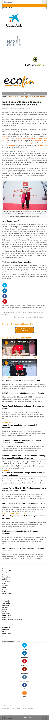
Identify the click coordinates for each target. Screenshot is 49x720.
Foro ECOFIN (6, 571)
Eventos (4, 609)
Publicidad (5, 605)
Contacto (5, 611)
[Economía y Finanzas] (18, 87)
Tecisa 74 (10, 145)
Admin (4, 631)
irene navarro (40, 305)
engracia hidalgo (16, 305)
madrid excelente (8, 307)
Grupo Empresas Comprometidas (12, 619)
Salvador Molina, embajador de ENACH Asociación (29, 317)
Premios (5, 607)
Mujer (4, 583)
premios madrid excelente (24, 307)
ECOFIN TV (6, 587)
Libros (4, 591)
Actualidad (13, 108)
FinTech (4, 589)
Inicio (4, 96)
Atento (4, 136)
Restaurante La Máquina (26, 143)
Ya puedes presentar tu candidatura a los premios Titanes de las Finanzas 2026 (21, 441)
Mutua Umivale (42, 145)
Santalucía (5, 138)
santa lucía (38, 307)
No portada (27, 108)
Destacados (20, 108)
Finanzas (5, 575)
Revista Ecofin (6, 613)
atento (7, 305)
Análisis (4, 579)
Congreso (5, 585)
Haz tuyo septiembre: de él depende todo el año (21, 380)
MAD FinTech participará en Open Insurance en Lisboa (23, 503)
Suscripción (6, 603)
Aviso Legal (6, 627)
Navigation (23, 94)
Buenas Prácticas (7, 593)
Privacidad (5, 629)
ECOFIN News (6, 615)
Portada (4, 569)
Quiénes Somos (7, 601)
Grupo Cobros (6, 617)
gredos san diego (29, 305)
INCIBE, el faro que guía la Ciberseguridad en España (23, 393)
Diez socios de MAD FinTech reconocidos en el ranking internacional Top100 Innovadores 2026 (23, 456)
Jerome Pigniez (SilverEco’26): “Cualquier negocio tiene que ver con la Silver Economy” (24, 489)
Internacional (6, 577)
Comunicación (6, 581)
